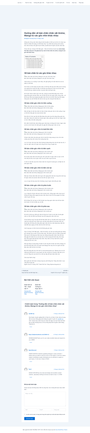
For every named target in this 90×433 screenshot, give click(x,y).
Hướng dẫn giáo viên (39, 2)
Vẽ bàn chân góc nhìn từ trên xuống (35, 60)
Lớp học (20, 2)
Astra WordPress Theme (61, 429)
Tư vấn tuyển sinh (59, 2)
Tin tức (68, 2)
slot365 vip (31, 313)
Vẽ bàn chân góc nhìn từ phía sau (34, 67)
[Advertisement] (45, 15)
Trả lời (31, 326)
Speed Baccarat (32, 350)
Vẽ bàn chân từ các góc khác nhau (33, 58)
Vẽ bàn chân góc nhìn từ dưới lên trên (35, 61)
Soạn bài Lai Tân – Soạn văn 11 (28, 286)
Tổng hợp (81, 2)
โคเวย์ (30, 369)
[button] (22, 2)
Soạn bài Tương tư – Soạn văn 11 (38, 286)
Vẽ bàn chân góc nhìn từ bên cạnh (35, 63)
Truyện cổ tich (49, 2)
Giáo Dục (74, 2)
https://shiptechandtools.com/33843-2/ (39, 334)
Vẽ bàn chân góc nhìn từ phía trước (35, 65)
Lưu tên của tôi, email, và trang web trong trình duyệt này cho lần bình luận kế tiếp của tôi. (45, 414)
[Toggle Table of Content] (41, 57)
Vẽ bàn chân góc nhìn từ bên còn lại (35, 64)
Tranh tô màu (28, 2)
